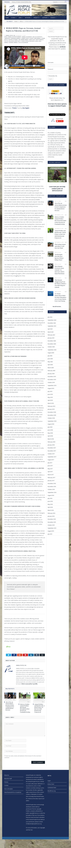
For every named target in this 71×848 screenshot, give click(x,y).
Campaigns (7, 38)
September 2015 (52, 528)
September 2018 (52, 421)
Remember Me (53, 76)
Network (27, 17)
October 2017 (51, 454)
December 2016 (52, 483)
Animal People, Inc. (10, 35)
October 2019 (51, 382)
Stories (13, 17)
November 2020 (52, 344)
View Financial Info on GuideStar (12, 792)
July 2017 (50, 462)
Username (50, 62)
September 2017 (52, 457)
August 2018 (51, 424)
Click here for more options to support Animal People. (57, 105)
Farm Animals (37, 38)
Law (19, 39)
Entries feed (51, 784)
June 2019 (50, 394)
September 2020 (52, 350)
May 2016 (50, 504)
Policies (6, 782)
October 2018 (51, 418)
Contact (6, 785)
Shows (23, 41)
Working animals (13, 42)
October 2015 (51, 525)
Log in (49, 780)
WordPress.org (52, 791)
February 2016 (51, 513)
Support (44, 17)
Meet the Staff (8, 778)
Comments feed (52, 787)
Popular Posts (60, 196)
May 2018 (50, 433)
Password (50, 69)
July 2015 (50, 534)
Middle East (32, 39)
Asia (34, 36)
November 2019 (52, 379)
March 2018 (51, 439)
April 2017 (50, 471)
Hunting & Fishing (13, 39)
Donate (53, 17)
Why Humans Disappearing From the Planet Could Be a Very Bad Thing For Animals (60, 283)
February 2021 (51, 335)
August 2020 (51, 352)
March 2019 (51, 403)
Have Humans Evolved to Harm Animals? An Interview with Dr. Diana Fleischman (60, 270)
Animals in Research (27, 36)
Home (7, 17)
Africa (6, 36)
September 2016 (52, 492)
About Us (6, 775)
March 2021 (51, 332)
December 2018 (52, 412)
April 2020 (50, 364)
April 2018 (50, 436)
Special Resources (30, 41)
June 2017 (50, 465)
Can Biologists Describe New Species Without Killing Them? (59, 257)
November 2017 (52, 451)
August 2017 (51, 459)
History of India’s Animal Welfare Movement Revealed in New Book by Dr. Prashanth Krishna (22, 2)
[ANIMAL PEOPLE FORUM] (35, 9)
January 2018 (51, 445)
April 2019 (50, 400)
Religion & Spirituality (15, 41)
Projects (36, 17)
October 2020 (51, 347)
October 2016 (51, 489)
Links (20, 17)
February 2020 (51, 370)
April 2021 (50, 329)
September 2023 (52, 320)
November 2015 (52, 522)
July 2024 (50, 317)
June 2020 (50, 358)
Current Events (25, 38)
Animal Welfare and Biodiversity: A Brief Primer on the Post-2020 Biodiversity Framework (39, 708)
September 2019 (52, 385)
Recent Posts (51, 196)
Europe (31, 38)
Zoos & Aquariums (23, 42)
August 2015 (51, 531)
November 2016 (52, 486)
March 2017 (51, 474)
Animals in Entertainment (14, 36)
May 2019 (50, 397)
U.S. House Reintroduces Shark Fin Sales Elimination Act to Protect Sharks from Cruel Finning (60, 297)
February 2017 (51, 477)
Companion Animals (15, 38)
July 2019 (50, 391)
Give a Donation (8, 789)
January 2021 (51, 338)
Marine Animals (25, 39)
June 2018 (50, 430)
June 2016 (50, 501)
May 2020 (50, 361)
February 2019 (51, 406)
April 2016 (50, 507)
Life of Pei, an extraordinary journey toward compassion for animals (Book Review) (10, 706)
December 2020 (52, 341)
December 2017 (52, 448)
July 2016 (50, 498)
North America (39, 39)
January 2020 (51, 373)
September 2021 (52, 326)
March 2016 (51, 510)
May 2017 (50, 468)
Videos (36, 41)
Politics (6, 41)
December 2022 (52, 323)
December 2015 (52, 519)
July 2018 (50, 427)
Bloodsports (38, 36)
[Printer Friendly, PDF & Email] (8, 646)
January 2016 (51, 516)
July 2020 (50, 356)
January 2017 (51, 480)
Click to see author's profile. (29, 684)
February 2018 (51, 442)
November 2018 (52, 415)
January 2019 (51, 409)
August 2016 (51, 495)
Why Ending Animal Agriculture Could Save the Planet (60, 246)
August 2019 (51, 388)
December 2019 (52, 376)
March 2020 (51, 367)
